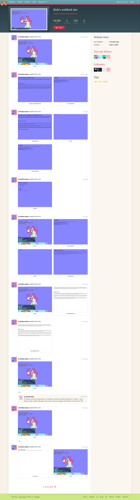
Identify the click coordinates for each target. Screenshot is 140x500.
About (85, 497)
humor (105, 81)
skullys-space (24, 37)
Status (111, 497)
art (100, 81)
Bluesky (37, 497)
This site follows (103, 51)
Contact (125, 497)
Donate (92, 497)
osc (95, 81)
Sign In (132, 2)
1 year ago (85, 111)
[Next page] (55, 486)
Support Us (42, 2)
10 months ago (84, 37)
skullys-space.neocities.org (65, 13)
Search (20, 2)
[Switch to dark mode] (138, 2)
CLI (97, 497)
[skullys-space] (14, 37)
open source (22, 497)
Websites (12, 2)
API (106, 497)
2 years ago (85, 284)
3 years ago (85, 447)
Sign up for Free (122, 2)
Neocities (14, 497)
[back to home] (3, 3)
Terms (118, 497)
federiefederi (29, 397)
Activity (27, 2)
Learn (34, 2)
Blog (102, 497)
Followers (99, 64)
